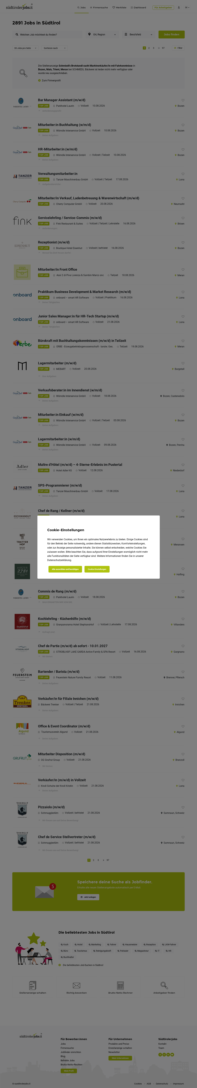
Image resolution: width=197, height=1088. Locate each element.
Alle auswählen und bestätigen (65, 569)
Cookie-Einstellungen (97, 569)
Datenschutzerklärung (59, 560)
